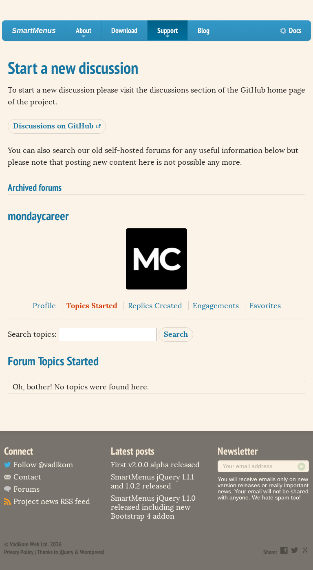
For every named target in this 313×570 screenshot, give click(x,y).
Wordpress (91, 552)
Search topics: (32, 334)
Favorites (265, 305)
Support (167, 33)
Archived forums (35, 187)
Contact (27, 477)
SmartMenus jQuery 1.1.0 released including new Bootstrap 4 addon (153, 507)
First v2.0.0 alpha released (155, 464)
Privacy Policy (18, 552)
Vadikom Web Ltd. (29, 544)
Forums (26, 489)
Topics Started (91, 305)
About (83, 33)
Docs (295, 30)
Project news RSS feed (51, 501)
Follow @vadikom (43, 464)
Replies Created (155, 305)
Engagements (216, 305)
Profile (44, 305)
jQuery (66, 552)
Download (124, 30)
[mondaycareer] (156, 295)
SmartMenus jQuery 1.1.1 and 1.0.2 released (152, 481)
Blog (203, 30)
